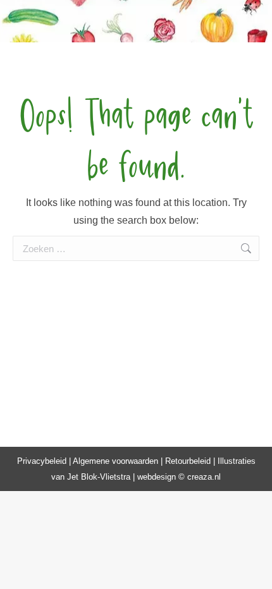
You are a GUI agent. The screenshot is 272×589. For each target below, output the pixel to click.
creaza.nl (204, 477)
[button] (53, 18)
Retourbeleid (188, 461)
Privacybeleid (41, 461)
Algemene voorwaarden (115, 461)
